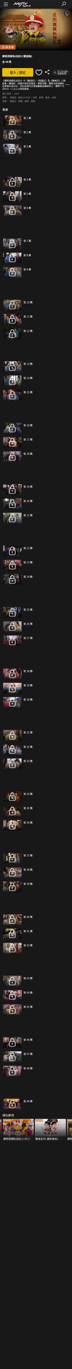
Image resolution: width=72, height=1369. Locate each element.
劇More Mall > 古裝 (27, 97)
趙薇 (33, 101)
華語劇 (13, 97)
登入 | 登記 (18, 72)
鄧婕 (20, 101)
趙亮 (27, 101)
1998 (16, 93)
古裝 (54, 97)
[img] (22, 4)
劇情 (41, 97)
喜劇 (47, 97)
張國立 (13, 101)
